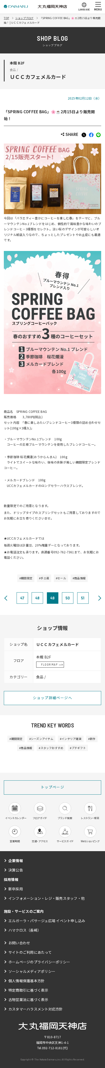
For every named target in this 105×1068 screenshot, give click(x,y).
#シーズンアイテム (41, 739)
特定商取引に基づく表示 (28, 990)
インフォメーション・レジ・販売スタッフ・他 (46, 898)
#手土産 (44, 578)
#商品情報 (79, 578)
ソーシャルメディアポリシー (31, 971)
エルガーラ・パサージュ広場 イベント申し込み (46, 920)
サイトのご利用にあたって (30, 952)
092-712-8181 (52, 1048)
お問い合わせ (19, 942)
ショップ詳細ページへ (52, 697)
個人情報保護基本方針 (26, 980)
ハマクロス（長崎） (24, 930)
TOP (6, 18)
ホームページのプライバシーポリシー (39, 961)
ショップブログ (24, 18)
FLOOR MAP (49, 664)
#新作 (92, 739)
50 (67, 597)
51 (82, 597)
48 (37, 597)
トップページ (52, 787)
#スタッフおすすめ (51, 748)
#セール (61, 578)
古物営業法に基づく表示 (28, 999)
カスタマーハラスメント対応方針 (35, 1008)
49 (52, 597)
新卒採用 (15, 888)
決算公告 (15, 870)
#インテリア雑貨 (71, 739)
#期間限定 (25, 578)
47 (22, 597)
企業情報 (15, 860)
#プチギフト (78, 748)
